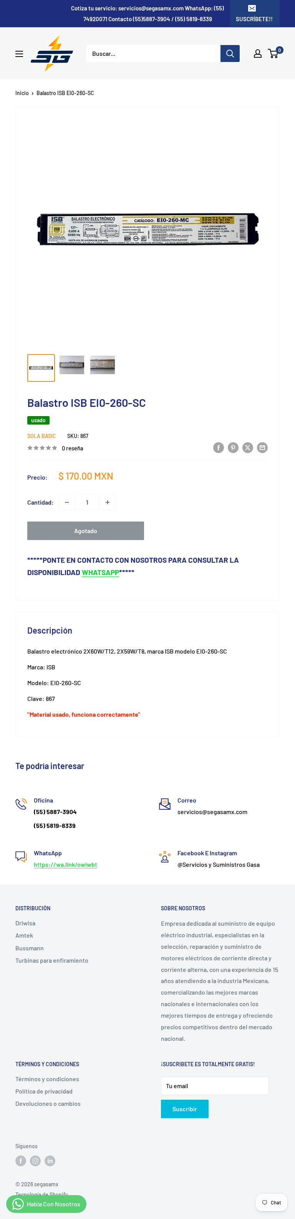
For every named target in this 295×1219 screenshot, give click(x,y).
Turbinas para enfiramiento (51, 960)
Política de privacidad (44, 1091)
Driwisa (25, 922)
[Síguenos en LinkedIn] (50, 1160)
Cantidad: (40, 502)
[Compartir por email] (262, 447)
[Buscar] (230, 53)
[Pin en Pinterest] (233, 447)
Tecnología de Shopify (41, 1194)
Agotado (85, 530)
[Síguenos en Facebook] (20, 1160)
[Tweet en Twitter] (247, 447)
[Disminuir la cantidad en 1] (67, 502)
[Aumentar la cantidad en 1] (107, 502)
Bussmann (29, 947)
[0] (273, 53)
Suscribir (184, 1108)
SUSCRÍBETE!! (254, 18)
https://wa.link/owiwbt (65, 864)
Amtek (24, 935)
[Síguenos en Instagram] (35, 1160)
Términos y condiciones (47, 1078)
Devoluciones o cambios (48, 1103)
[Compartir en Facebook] (218, 447)
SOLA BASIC (41, 436)
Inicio (22, 93)
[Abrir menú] (19, 54)
